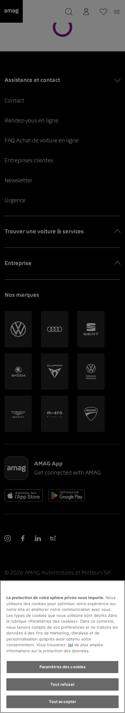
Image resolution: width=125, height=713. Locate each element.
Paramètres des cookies (62, 666)
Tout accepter (62, 701)
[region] (62, 646)
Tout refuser (62, 684)
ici (70, 644)
